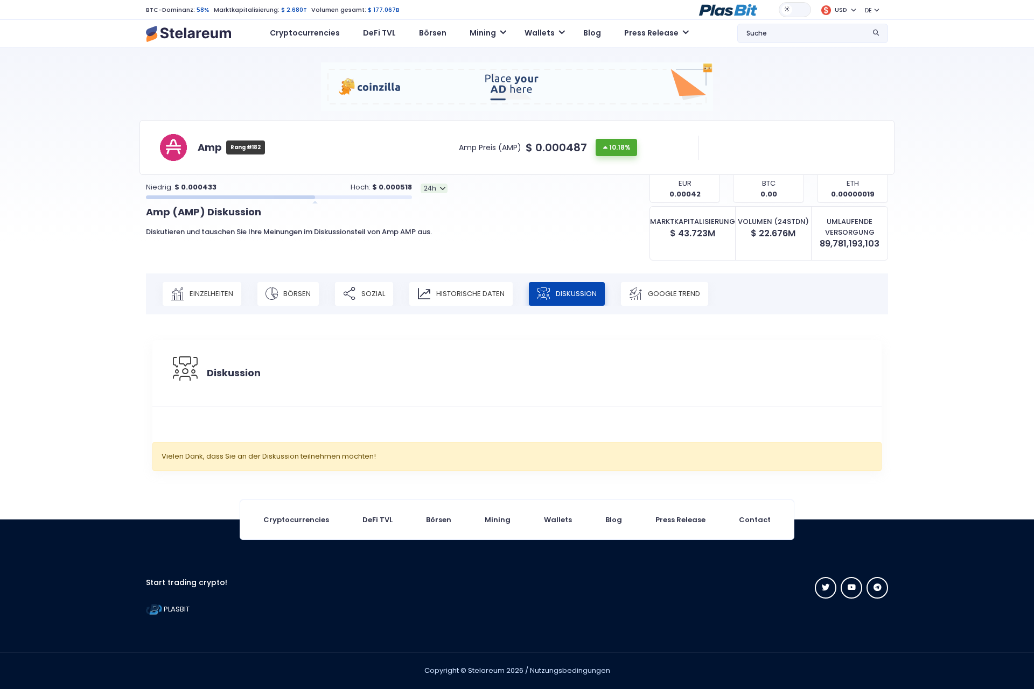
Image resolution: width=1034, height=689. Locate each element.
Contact (755, 520)
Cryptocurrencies (305, 32)
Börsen (432, 32)
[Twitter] (825, 588)
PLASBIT (176, 609)
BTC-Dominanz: (170, 9)
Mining (498, 520)
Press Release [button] (651, 32)
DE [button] (868, 10)
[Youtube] (851, 588)
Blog (592, 32)
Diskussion (575, 294)
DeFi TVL (379, 32)
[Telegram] (877, 588)
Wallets (558, 520)
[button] (728, 9)
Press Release (680, 520)
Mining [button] (483, 32)
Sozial (372, 294)
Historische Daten (470, 294)
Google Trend (673, 294)
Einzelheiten (210, 294)
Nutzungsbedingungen (570, 670)
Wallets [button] (540, 32)
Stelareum (486, 670)
